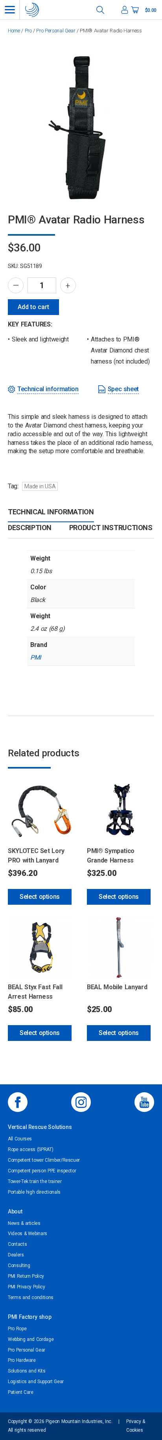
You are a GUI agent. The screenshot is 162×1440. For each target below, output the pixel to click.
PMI (35, 657)
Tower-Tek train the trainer (35, 1181)
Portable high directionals (34, 1192)
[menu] (10, 9)
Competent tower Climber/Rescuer (44, 1160)
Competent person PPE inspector (42, 1171)
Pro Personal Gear (55, 31)
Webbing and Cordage (30, 1339)
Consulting (19, 1265)
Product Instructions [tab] (111, 527)
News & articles (24, 1223)
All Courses (20, 1139)
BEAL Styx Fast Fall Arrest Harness (35, 991)
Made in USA (39, 486)
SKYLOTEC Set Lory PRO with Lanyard (36, 855)
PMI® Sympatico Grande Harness (110, 855)
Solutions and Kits (27, 1371)
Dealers (16, 1255)
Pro (28, 31)
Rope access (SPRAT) (30, 1149)
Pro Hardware (22, 1360)
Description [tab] (30, 527)
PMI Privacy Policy (26, 1287)
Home (14, 31)
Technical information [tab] (51, 512)
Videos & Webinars (27, 1233)
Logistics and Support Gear (36, 1381)
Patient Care (20, 1392)
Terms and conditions (30, 1297)
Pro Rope (17, 1328)
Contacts (17, 1244)
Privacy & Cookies (135, 1426)
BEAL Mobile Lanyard (117, 987)
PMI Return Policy (26, 1276)
